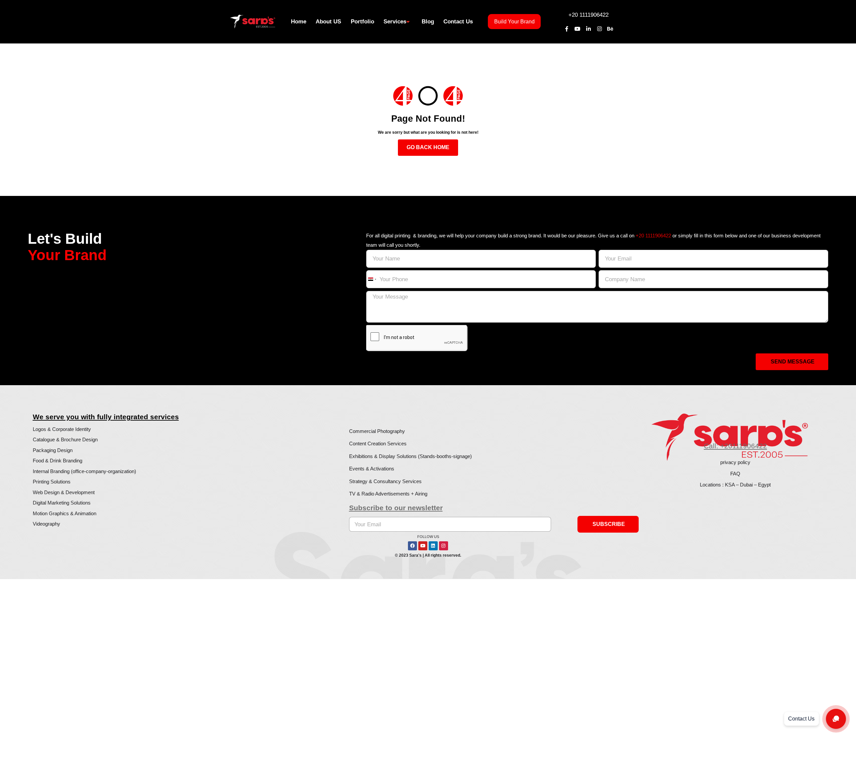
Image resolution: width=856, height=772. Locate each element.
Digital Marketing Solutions (62, 503)
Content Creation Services (378, 443)
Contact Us (458, 21)
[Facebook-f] (566, 29)
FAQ (735, 473)
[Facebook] (412, 545)
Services (395, 21)
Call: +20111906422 (735, 446)
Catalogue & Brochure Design (65, 439)
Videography (46, 524)
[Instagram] (599, 29)
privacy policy (735, 462)
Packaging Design (53, 450)
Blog (428, 21)
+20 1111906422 (588, 15)
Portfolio (362, 21)
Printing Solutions (52, 481)
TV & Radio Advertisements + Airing (388, 494)
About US (328, 21)
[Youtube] (577, 29)
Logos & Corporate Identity (62, 429)
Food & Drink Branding (57, 460)
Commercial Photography (377, 431)
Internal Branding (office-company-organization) (84, 471)
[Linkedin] (433, 545)
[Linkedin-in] (588, 29)
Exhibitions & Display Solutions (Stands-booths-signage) (410, 456)
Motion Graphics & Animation (64, 513)
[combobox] (372, 279)
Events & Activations (371, 468)
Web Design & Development (64, 492)
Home (298, 21)
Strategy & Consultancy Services (385, 481)
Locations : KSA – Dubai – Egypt (735, 484)
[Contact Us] (836, 719)
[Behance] (610, 29)
